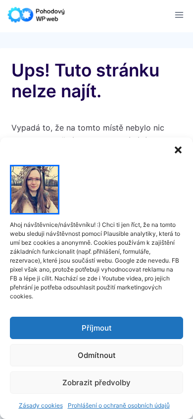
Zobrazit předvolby (96, 382)
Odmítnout (97, 355)
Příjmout (97, 328)
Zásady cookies (41, 405)
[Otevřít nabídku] (179, 14)
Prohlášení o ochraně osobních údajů (119, 405)
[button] (178, 150)
